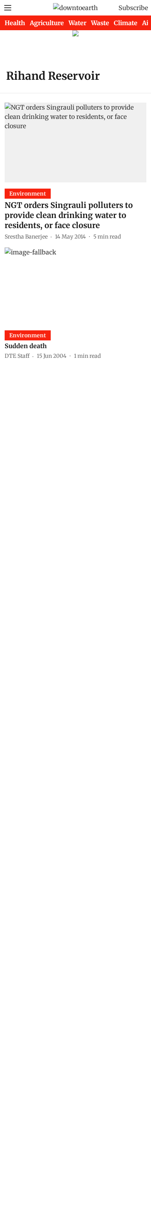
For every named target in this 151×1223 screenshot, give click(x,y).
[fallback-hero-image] (75, 142)
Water (77, 23)
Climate (125, 23)
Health (15, 23)
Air (146, 23)
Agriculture (47, 23)
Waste (100, 23)
